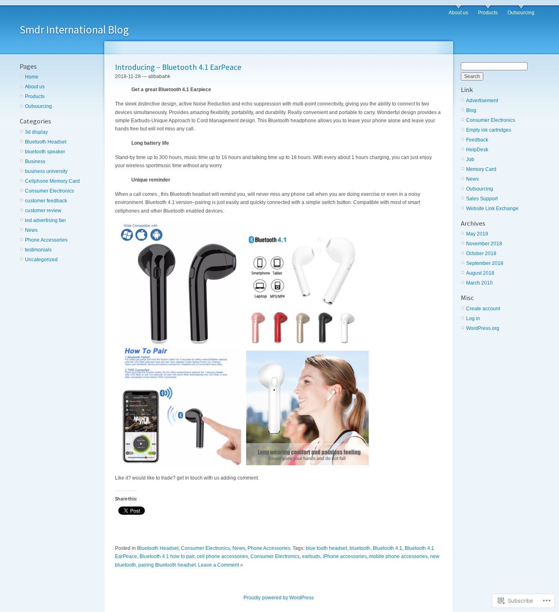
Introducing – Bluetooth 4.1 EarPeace (178, 67)
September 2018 (484, 263)
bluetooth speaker (45, 152)
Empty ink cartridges (488, 130)
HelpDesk (477, 149)
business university (46, 171)
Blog (471, 110)
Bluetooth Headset (45, 142)
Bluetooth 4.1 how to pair (167, 556)
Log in (473, 318)
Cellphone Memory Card (52, 181)
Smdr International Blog (74, 29)
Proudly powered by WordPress (278, 598)
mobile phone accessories (398, 556)
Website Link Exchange (492, 208)
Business (35, 161)
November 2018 (484, 244)
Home (31, 77)
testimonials (38, 250)
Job (470, 159)
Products (488, 13)
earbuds (311, 556)
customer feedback (46, 201)
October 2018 (481, 253)
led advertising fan (45, 220)
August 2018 (480, 273)
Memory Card (481, 169)
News (31, 230)
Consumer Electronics (49, 191)
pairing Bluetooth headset (167, 565)
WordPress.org (482, 328)
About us (458, 13)
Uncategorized (41, 259)
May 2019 (477, 234)
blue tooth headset (326, 548)
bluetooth (359, 548)
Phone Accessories (46, 240)
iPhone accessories (345, 556)
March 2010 (479, 283)
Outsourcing (520, 13)
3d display (36, 132)
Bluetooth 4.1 (387, 548)
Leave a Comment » (220, 565)
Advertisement (482, 100)
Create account (483, 309)
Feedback (477, 140)
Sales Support (482, 199)
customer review (43, 210)
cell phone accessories (222, 556)
